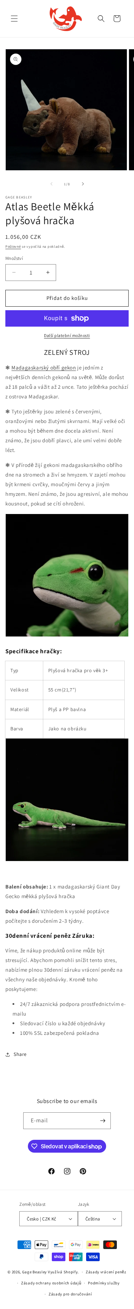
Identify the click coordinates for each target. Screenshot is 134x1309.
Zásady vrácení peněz (106, 1271)
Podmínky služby (104, 1282)
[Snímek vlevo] (51, 184)
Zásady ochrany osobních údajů (51, 1282)
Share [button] (20, 1054)
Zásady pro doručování (70, 1294)
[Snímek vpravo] (83, 184)
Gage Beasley (34, 1271)
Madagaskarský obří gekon (43, 367)
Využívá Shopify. (63, 1271)
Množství (14, 258)
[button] (14, 18)
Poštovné (13, 246)
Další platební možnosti (67, 335)
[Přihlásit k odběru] (102, 1120)
